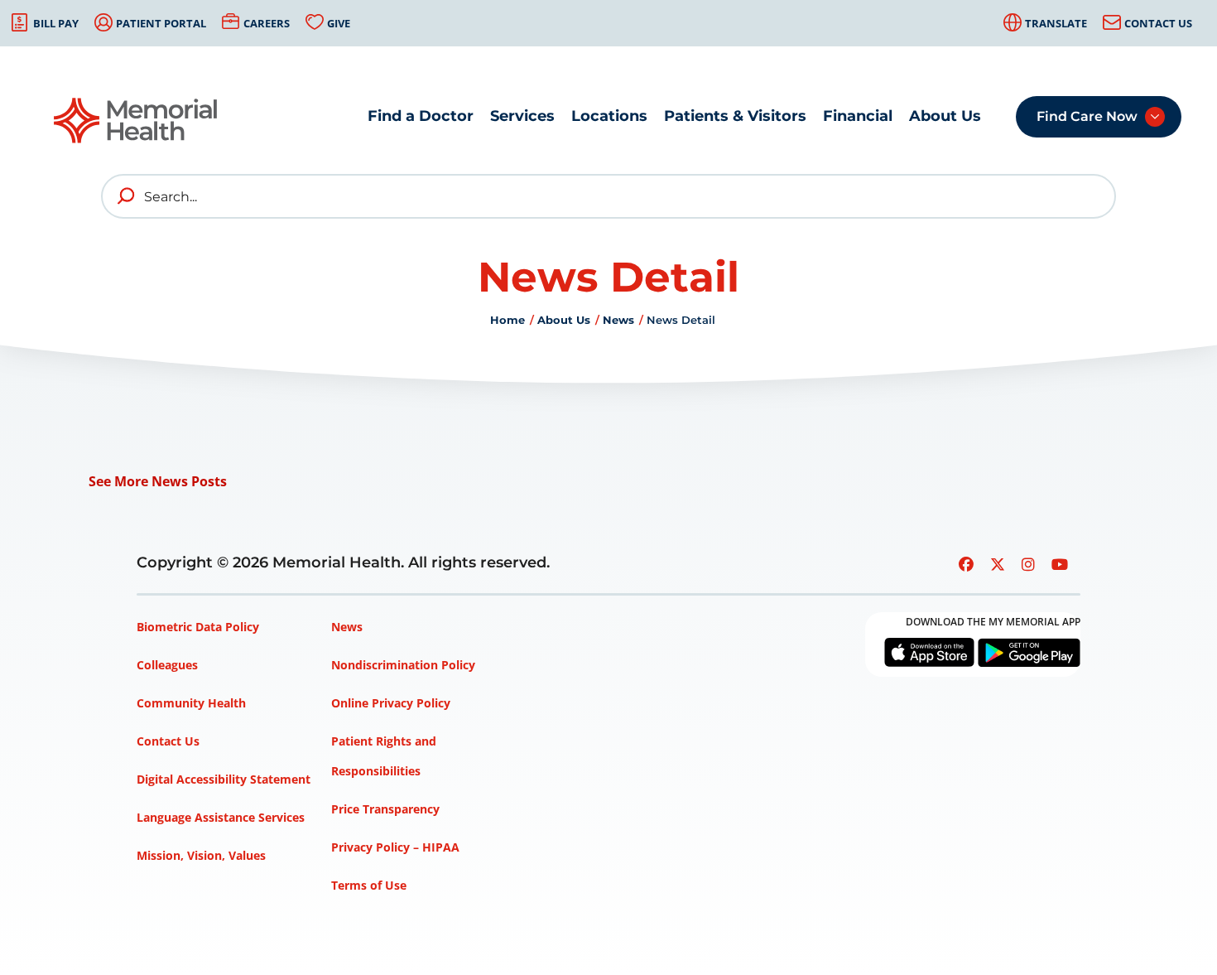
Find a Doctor (421, 116)
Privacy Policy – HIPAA (395, 847)
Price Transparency (385, 809)
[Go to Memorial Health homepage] (137, 120)
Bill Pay (56, 23)
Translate (1056, 23)
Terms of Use (368, 885)
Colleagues (167, 665)
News (618, 319)
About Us (945, 116)
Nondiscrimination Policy (403, 665)
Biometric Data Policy (198, 627)
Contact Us (1158, 23)
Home (507, 319)
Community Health (191, 703)
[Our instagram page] (1028, 564)
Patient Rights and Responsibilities (383, 756)
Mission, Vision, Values (201, 855)
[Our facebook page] (966, 564)
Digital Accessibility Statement (223, 779)
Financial (857, 116)
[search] (126, 196)
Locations (609, 116)
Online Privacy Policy (390, 703)
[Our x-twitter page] (997, 564)
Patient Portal (161, 23)
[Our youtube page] (1059, 564)
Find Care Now (1087, 116)
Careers (266, 23)
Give (338, 23)
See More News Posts (158, 481)
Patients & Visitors (735, 116)
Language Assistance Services (221, 817)
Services (522, 116)
